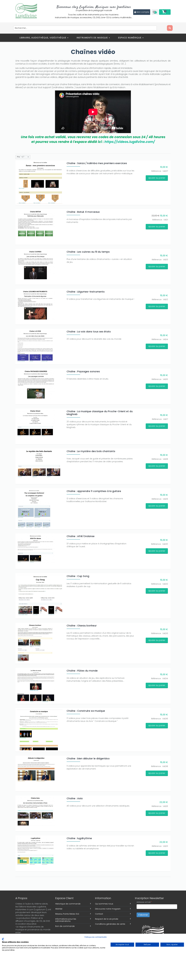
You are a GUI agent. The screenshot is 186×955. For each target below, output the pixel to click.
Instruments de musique (93, 37)
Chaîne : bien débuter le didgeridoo (88, 758)
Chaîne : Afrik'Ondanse (80, 536)
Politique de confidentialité (95, 937)
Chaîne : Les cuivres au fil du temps (88, 251)
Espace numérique (130, 37)
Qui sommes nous (104, 903)
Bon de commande (65, 926)
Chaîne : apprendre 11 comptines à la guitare (94, 491)
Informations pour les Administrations (65, 920)
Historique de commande (67, 903)
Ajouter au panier (156, 178)
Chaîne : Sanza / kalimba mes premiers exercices (97, 163)
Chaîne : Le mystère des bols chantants (91, 451)
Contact (99, 914)
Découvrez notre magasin (108, 908)
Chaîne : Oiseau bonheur (82, 625)
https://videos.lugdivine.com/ (129, 141)
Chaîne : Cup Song (78, 576)
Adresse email (144, 902)
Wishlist (58, 908)
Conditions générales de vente (110, 924)
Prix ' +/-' (21, 157)
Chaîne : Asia (75, 798)
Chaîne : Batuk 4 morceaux (83, 212)
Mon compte (142, 12)
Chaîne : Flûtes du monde (82, 670)
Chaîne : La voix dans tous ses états (89, 331)
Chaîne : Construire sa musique (86, 710)
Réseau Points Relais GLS (67, 914)
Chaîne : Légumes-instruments (86, 291)
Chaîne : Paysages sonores (83, 371)
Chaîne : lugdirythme (79, 838)
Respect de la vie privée (106, 919)
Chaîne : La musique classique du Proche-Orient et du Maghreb (100, 413)
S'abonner (143, 914)
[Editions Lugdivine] (26, 10)
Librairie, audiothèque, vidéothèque (43, 37)
